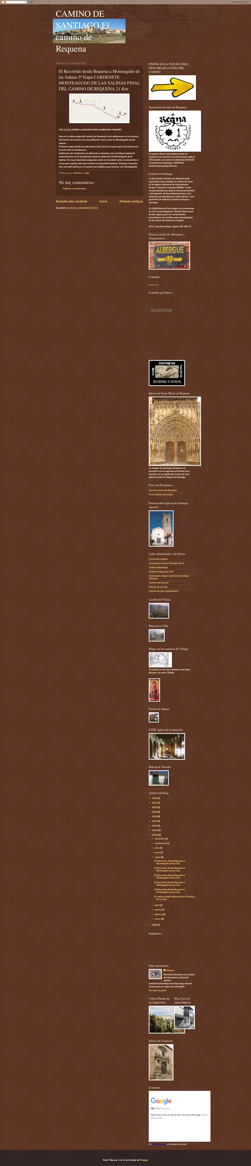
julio (157, 848)
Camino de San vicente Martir (164, 591)
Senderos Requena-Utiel (161, 572)
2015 (154, 812)
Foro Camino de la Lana (161, 494)
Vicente (170, 970)
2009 (154, 925)
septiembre (161, 843)
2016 (154, 807)
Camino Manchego (158, 567)
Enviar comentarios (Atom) (84, 208)
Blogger (144, 1160)
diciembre (160, 839)
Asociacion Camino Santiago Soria (166, 563)
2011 (154, 830)
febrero (159, 914)
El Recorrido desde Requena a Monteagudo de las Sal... (169, 862)
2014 (154, 816)
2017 (154, 803)
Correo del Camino (158, 559)
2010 (154, 835)
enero (158, 919)
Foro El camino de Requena (163, 490)
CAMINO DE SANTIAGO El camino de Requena (82, 31)
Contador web (153, 285)
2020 (154, 798)
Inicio (103, 201)
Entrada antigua (131, 201)
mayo (158, 857)
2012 (154, 826)
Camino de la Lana (158, 587)
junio (157, 852)
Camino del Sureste (159, 583)
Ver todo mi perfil (157, 990)
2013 (154, 821)
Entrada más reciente (71, 201)
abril (157, 905)
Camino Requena (159, 1144)
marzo (158, 910)
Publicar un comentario (74, 188)
